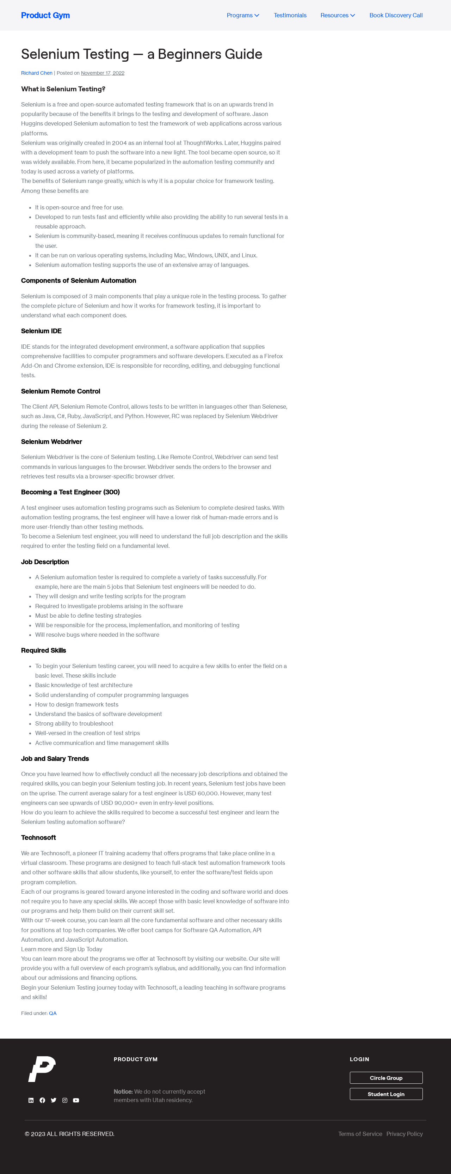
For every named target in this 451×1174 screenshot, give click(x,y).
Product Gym (45, 15)
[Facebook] (42, 1100)
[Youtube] (76, 1100)
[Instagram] (65, 1100)
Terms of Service (360, 1133)
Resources (335, 15)
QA (53, 1013)
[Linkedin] (31, 1100)
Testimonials (290, 15)
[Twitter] (53, 1100)
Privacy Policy (405, 1133)
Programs (240, 15)
